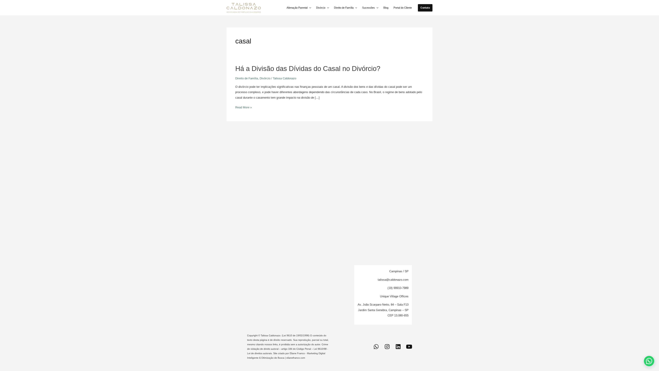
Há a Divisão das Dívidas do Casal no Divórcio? (307, 68)
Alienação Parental (297, 7)
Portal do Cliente (403, 7)
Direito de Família (344, 7)
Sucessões (368, 7)
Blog (385, 7)
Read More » (243, 107)
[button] (425, 8)
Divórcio (320, 7)
